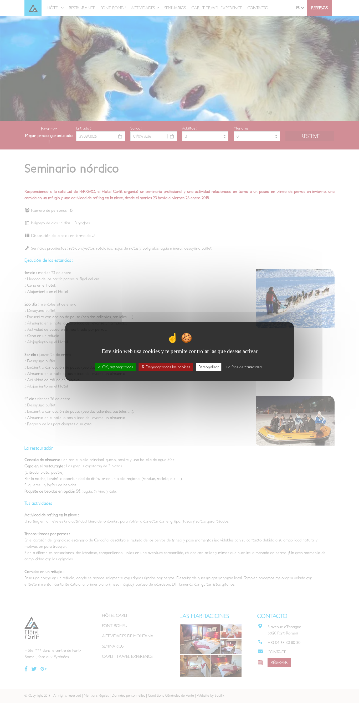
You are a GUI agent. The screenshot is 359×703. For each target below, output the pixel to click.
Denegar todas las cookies (167, 366)
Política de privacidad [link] (244, 367)
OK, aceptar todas (117, 366)
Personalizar (208, 366)
